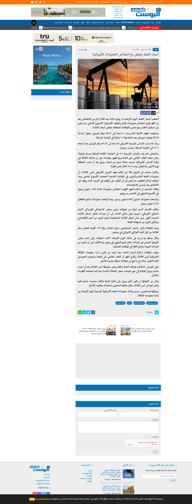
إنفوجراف (76, 22)
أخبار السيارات (58, 22)
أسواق (83, 22)
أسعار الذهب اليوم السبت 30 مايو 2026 (68, 27)
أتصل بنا (46, 477)
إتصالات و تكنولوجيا (97, 22)
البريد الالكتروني (110, 410)
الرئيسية (158, 22)
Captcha (155, 437)
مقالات (118, 22)
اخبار (152, 22)
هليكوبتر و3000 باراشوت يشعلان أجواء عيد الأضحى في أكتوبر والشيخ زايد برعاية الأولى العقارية (110, 473)
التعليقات (81, 49)
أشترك (173, 480)
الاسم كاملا (154, 410)
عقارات (137, 22)
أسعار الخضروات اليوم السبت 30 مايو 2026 (37, 27)
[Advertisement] (171, 72)
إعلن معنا (93, 2)
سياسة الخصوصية (117, 2)
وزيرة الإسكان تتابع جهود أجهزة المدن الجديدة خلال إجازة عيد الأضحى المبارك (109, 27)
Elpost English (127, 22)
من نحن (126, 2)
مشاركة (149, 312)
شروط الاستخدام (104, 2)
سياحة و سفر (110, 22)
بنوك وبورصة (145, 22)
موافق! (32, 499)
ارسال (155, 451)
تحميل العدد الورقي (81, 2)
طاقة (88, 22)
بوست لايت (68, 22)
